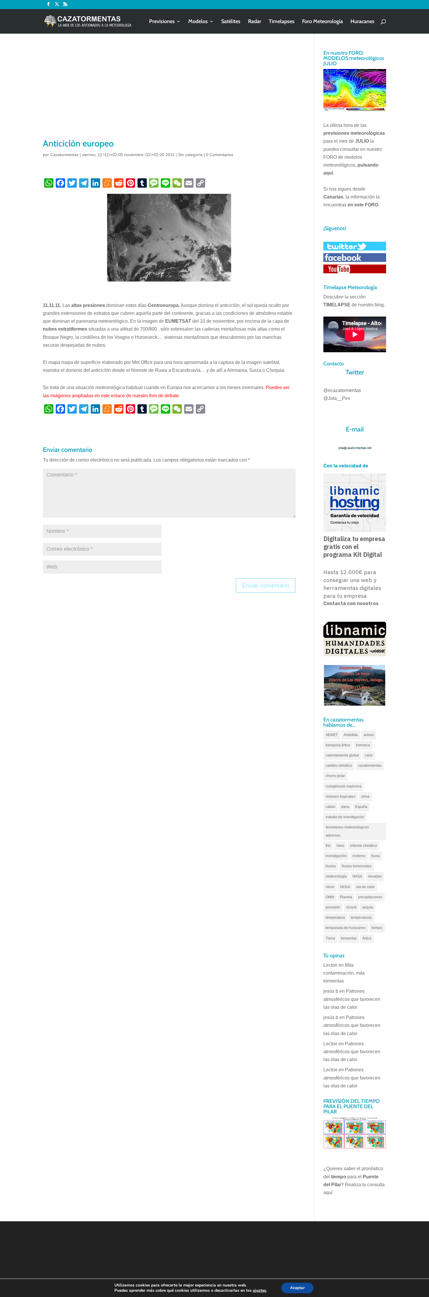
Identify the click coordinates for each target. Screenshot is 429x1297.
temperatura (335, 918)
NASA (357, 876)
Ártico (367, 938)
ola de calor (365, 887)
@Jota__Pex (336, 398)
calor (369, 755)
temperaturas (361, 918)
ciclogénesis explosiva (344, 786)
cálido (330, 807)
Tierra (330, 938)
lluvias (331, 866)
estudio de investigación (345, 817)
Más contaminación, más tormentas (344, 973)
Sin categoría (190, 154)
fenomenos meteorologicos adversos (347, 831)
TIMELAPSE (336, 304)
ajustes (259, 1290)
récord (351, 907)
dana (345, 807)
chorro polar (335, 776)
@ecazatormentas (342, 390)
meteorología (336, 876)
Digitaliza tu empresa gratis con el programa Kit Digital (354, 547)
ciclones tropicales (340, 797)
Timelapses (281, 22)
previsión (333, 907)
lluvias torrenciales (357, 866)
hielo (340, 846)
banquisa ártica (338, 745)
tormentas (349, 938)
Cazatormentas (64, 154)
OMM (330, 897)
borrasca (363, 745)
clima (365, 797)
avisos (369, 735)
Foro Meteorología (322, 22)
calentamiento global (342, 755)
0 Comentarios (219, 154)
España (361, 807)
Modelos (198, 22)
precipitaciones (370, 897)
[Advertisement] (169, 93)
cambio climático (339, 766)
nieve (330, 887)
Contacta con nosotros (351, 603)
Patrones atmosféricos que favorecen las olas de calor (351, 999)
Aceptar (297, 1288)
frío (328, 846)
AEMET (332, 735)
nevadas (375, 876)
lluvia (375, 856)
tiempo (377, 928)
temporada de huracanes (346, 928)
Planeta (346, 897)
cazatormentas (369, 766)
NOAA (345, 887)
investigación (336, 856)
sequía (367, 907)
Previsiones (162, 22)
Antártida (350, 735)
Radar (254, 22)
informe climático (363, 846)
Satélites (230, 22)
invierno (359, 856)
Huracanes (362, 22)
